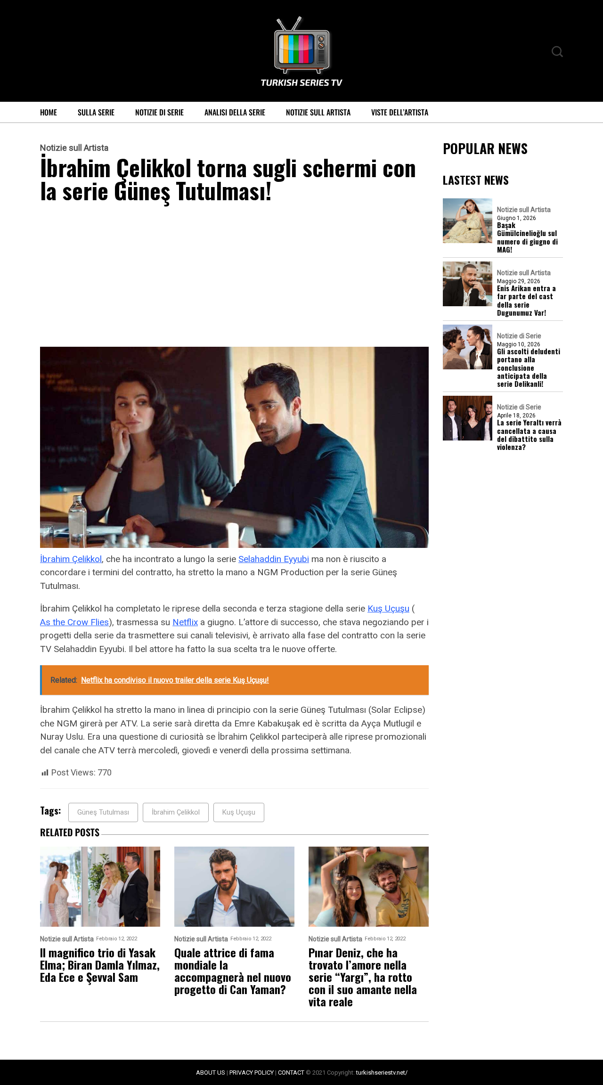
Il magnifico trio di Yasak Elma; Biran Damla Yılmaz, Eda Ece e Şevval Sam (100, 964)
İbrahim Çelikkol (71, 559)
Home (48, 112)
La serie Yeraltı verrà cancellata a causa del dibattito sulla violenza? (529, 434)
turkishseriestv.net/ (381, 1072)
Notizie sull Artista (318, 112)
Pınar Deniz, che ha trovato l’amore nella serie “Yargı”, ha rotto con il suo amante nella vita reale (363, 976)
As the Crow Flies (74, 622)
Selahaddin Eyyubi (273, 559)
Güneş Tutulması (103, 812)
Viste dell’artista (399, 112)
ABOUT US (210, 1072)
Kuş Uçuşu (388, 608)
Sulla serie (96, 112)
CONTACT (291, 1072)
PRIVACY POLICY (251, 1072)
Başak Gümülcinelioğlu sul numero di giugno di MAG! (527, 237)
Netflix (185, 622)
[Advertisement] (234, 277)
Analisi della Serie (234, 112)
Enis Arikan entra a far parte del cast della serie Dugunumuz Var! (526, 300)
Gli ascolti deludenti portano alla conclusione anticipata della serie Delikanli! (528, 367)
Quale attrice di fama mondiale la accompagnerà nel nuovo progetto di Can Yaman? (232, 970)
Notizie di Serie (159, 112)
